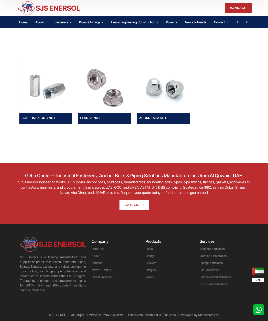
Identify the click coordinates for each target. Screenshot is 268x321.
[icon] (228, 22)
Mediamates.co (208, 315)
